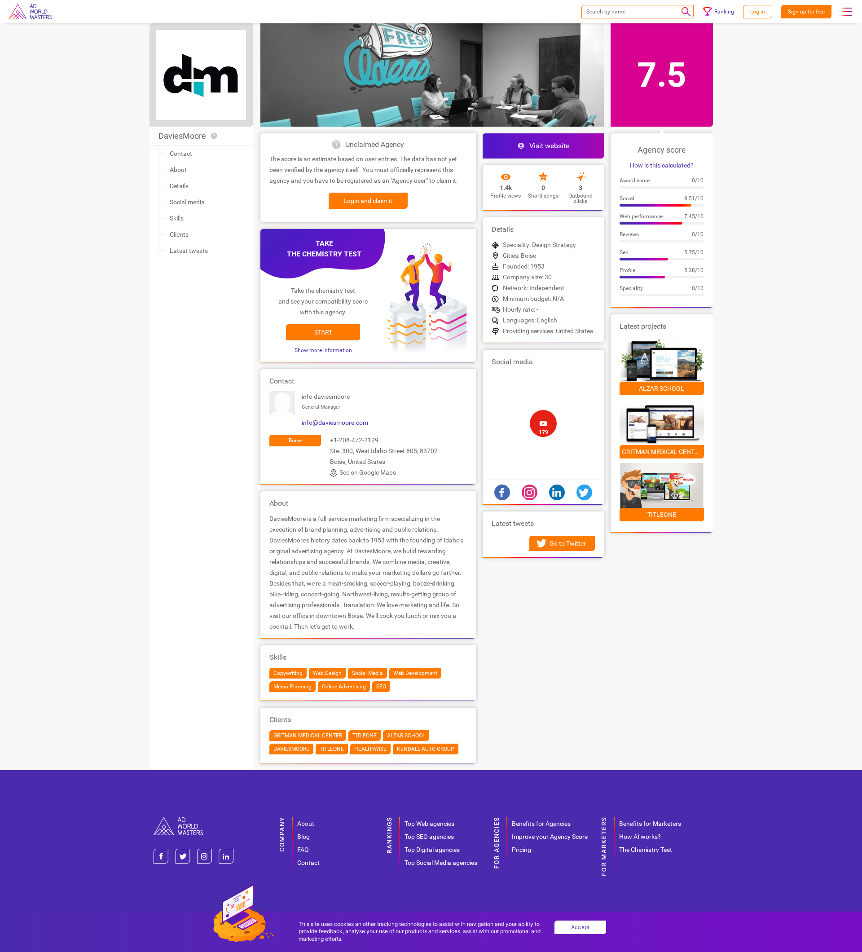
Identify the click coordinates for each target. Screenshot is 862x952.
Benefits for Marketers (650, 823)
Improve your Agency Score (550, 836)
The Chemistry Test (645, 849)
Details (179, 186)
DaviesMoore (182, 136)
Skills (177, 218)
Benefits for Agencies (541, 823)
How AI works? (640, 836)
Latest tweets (189, 250)
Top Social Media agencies (441, 862)
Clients (179, 234)
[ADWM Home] (178, 820)
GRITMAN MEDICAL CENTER (662, 451)
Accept (580, 927)
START (323, 332)
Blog (303, 836)
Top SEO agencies (429, 836)
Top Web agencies (429, 823)
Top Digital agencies (432, 849)
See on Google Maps (367, 472)
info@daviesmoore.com (335, 422)
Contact (181, 153)
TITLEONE (661, 514)
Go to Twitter (568, 543)
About (178, 169)
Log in (757, 12)
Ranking (724, 12)
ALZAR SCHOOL (661, 388)
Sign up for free (806, 12)
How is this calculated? (662, 165)
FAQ (303, 849)
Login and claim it (367, 200)
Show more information (323, 350)
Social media (187, 202)
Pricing (521, 849)
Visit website (549, 145)
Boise (295, 440)
